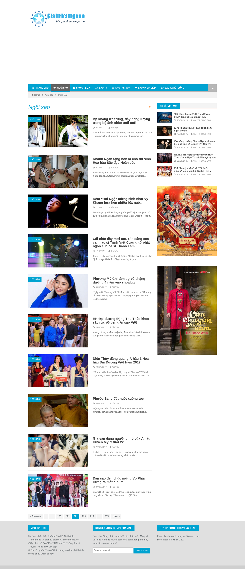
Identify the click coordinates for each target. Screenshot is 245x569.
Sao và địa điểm (147, 87)
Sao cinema (83, 87)
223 (84, 516)
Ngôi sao (62, 87)
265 (107, 516)
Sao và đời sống (174, 87)
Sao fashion (122, 87)
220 (59, 516)
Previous (36, 516)
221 (68, 516)
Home (37, 95)
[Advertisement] (122, 56)
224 (92, 516)
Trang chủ (42, 87)
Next (115, 516)
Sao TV (103, 87)
